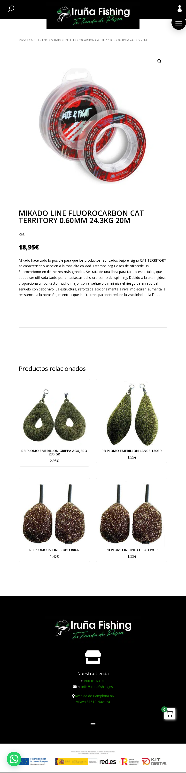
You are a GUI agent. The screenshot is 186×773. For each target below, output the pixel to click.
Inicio (22, 40)
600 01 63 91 (94, 681)
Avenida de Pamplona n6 (94, 696)
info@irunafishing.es (97, 686)
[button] (178, 22)
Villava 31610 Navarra (93, 701)
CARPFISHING (38, 40)
